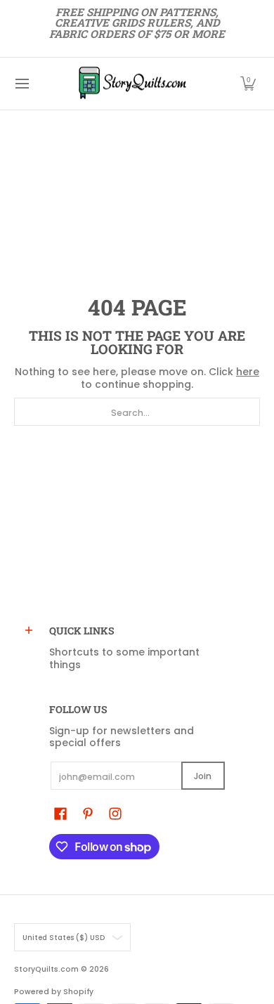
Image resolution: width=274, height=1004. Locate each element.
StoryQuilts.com (46, 969)
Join (202, 776)
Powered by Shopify (53, 991)
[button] (248, 84)
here (247, 372)
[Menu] (21, 84)
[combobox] (137, 412)
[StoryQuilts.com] (132, 84)
